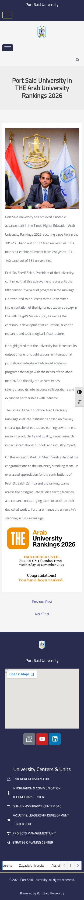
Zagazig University (26, 865)
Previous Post (42, 601)
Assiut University (58, 865)
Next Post (42, 614)
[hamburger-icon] (7, 15)
